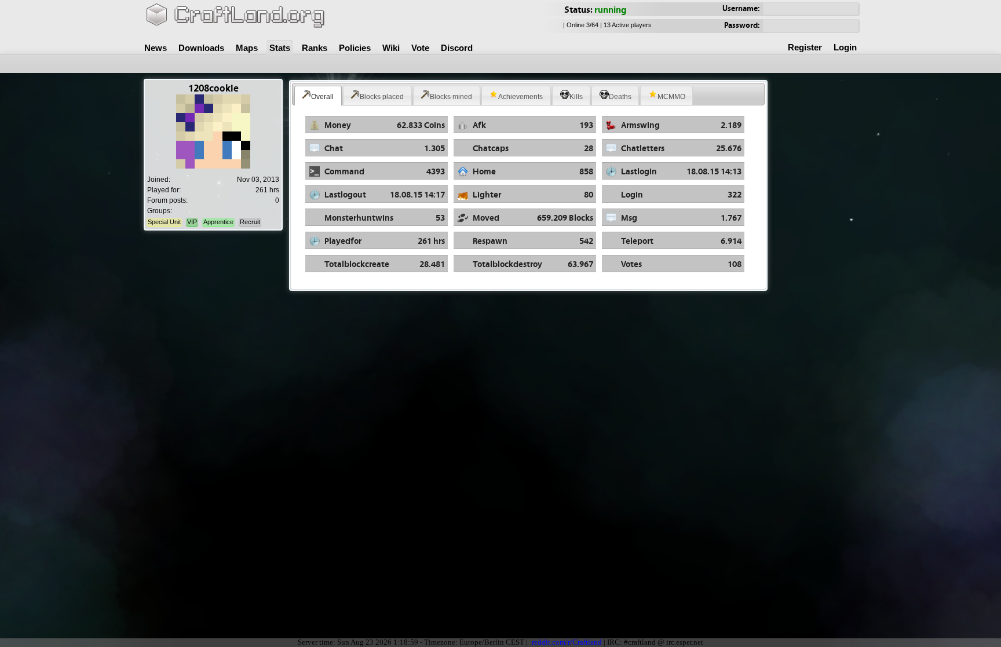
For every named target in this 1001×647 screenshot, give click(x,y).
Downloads (201, 48)
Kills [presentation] (576, 97)
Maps (247, 48)
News (155, 48)
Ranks (314, 48)
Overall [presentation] (322, 97)
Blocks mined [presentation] (451, 97)
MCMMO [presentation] (671, 97)
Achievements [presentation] (520, 97)
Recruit (250, 221)
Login (845, 47)
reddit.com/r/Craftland (567, 642)
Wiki (391, 48)
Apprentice (218, 221)
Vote (420, 48)
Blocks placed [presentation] (382, 97)
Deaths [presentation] (620, 97)
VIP (192, 221)
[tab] (318, 95)
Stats (279, 48)
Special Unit (164, 221)
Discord (457, 48)
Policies (355, 48)
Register (805, 47)
